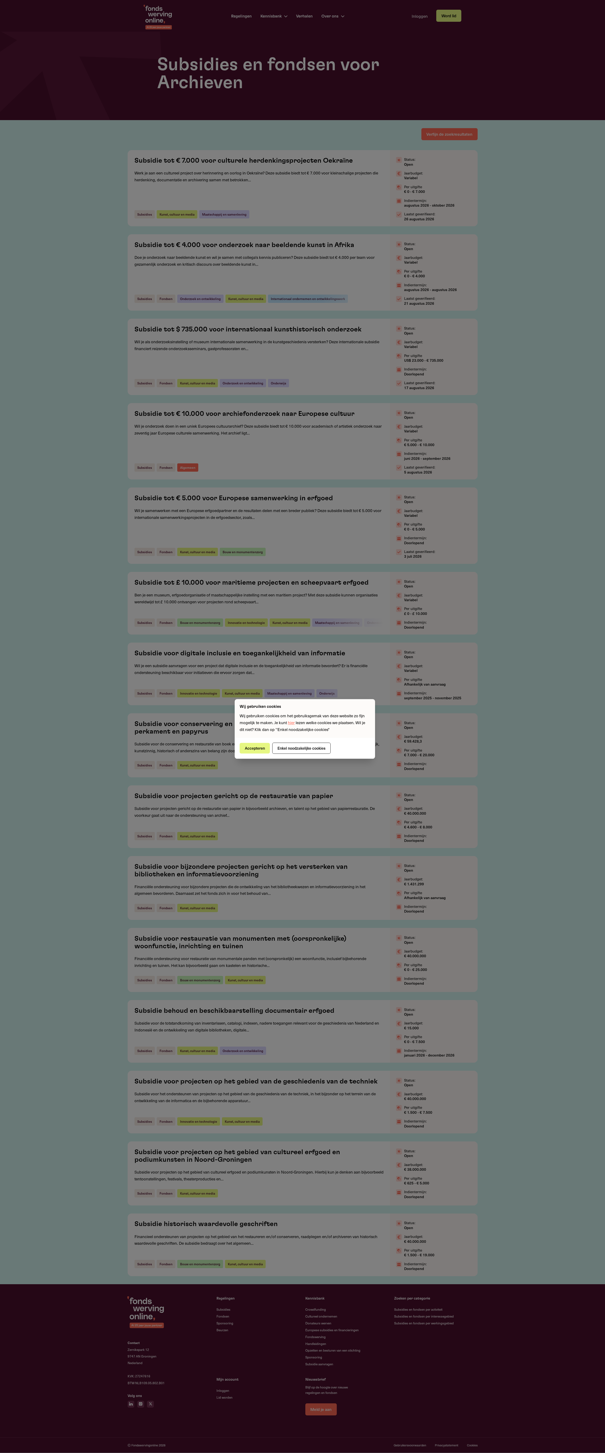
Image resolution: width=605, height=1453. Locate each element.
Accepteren (255, 748)
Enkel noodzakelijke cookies (301, 748)
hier (291, 722)
